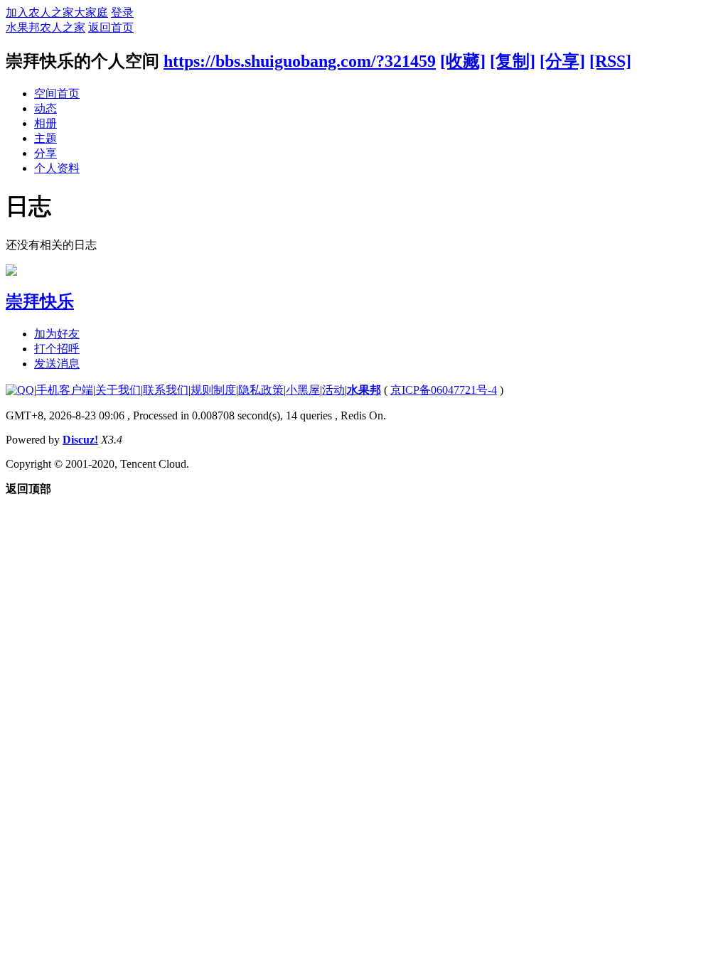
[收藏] (463, 61)
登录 (122, 12)
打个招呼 (57, 349)
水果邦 (364, 390)
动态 (45, 108)
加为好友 (57, 334)
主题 (45, 138)
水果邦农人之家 (45, 27)
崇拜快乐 (40, 301)
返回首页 (111, 27)
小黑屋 (303, 390)
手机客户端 (64, 390)
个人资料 (57, 168)
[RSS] (610, 61)
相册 (45, 123)
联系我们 (165, 390)
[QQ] (20, 390)
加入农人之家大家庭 (57, 12)
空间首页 (57, 93)
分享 (45, 153)
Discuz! (80, 440)
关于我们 (118, 390)
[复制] (512, 61)
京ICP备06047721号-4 (443, 390)
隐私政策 (261, 390)
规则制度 (213, 390)
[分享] (562, 61)
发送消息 (57, 364)
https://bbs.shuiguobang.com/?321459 (300, 61)
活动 (333, 390)
